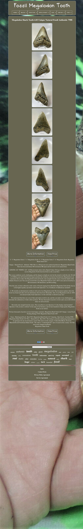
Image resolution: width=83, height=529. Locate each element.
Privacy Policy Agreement (42, 375)
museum (13, 352)
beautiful (49, 362)
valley (19, 355)
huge (27, 362)
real (15, 358)
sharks (21, 359)
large (70, 359)
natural (51, 358)
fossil (57, 361)
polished (64, 352)
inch (43, 362)
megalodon (50, 351)
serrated (65, 355)
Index (42, 369)
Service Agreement (42, 378)
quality (51, 355)
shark (64, 358)
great (58, 359)
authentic (20, 351)
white (35, 352)
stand (60, 352)
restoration (33, 359)
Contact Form (42, 372)
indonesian (43, 355)
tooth (35, 354)
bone (69, 352)
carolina (38, 362)
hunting (40, 359)
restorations (26, 355)
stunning (14, 355)
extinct (33, 362)
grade (71, 355)
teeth (29, 351)
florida (45, 359)
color (26, 359)
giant (41, 352)
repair (58, 355)
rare (72, 352)
